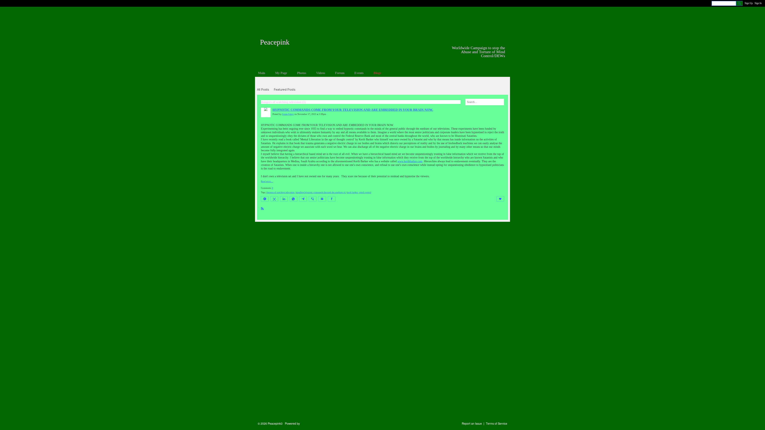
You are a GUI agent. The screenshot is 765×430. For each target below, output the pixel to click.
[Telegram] (303, 199)
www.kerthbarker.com (409, 161)
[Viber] (312, 199)
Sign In (758, 3)
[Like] (500, 199)
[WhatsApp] (293, 199)
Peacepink (274, 42)
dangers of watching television (280, 192)
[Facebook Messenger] (265, 199)
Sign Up (749, 3)
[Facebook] (331, 199)
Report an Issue (472, 423)
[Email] (322, 199)
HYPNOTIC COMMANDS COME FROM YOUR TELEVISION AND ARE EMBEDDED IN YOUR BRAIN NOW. (353, 109)
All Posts (263, 89)
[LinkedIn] (284, 199)
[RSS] (262, 208)
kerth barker (352, 192)
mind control (365, 192)
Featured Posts (284, 89)
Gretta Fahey (288, 114)
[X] (274, 199)
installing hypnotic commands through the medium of (320, 192)
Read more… (267, 182)
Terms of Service (496, 423)
